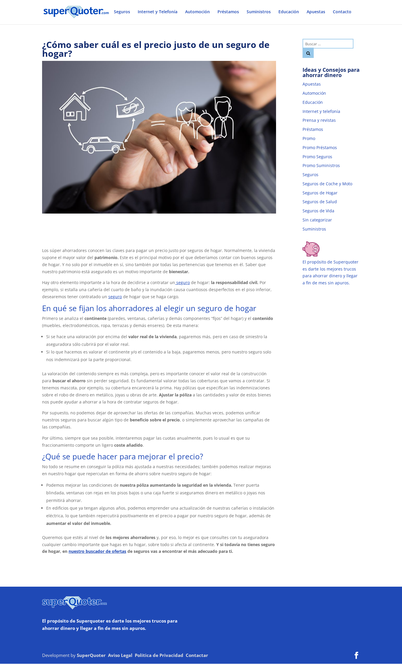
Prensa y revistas (319, 120)
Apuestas (316, 12)
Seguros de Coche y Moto (327, 183)
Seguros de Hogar (320, 193)
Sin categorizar (317, 220)
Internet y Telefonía (157, 12)
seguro (182, 282)
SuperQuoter (91, 655)
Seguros (122, 12)
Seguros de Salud (320, 201)
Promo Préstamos (320, 147)
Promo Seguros (317, 156)
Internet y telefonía (321, 111)
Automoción (197, 12)
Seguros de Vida (318, 210)
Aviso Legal (120, 655)
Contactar (197, 655)
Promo (309, 138)
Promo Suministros (321, 165)
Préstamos (228, 12)
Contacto (342, 12)
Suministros (259, 12)
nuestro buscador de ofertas (97, 551)
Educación (288, 12)
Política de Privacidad (159, 655)
